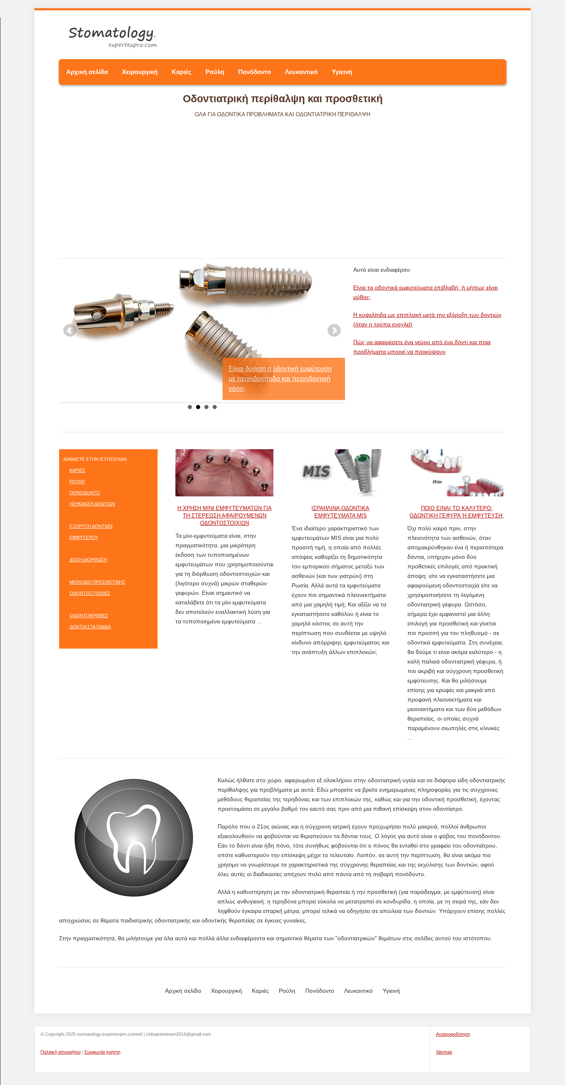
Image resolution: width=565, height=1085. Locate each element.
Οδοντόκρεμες (88, 615)
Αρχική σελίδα (87, 71)
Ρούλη (215, 71)
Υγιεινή (342, 71)
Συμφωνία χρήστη (102, 1051)
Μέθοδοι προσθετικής (97, 582)
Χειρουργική (140, 71)
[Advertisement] (282, 180)
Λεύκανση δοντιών (92, 503)
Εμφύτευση (83, 537)
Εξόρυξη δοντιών (91, 526)
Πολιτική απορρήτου (61, 1051)
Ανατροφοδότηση (453, 1034)
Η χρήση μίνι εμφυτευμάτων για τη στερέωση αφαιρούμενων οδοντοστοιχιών (224, 515)
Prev (70, 330)
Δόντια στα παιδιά (90, 626)
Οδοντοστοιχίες (89, 593)
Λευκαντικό (301, 71)
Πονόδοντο (254, 71)
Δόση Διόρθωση (88, 559)
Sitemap (444, 1051)
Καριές (182, 71)
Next (334, 330)
